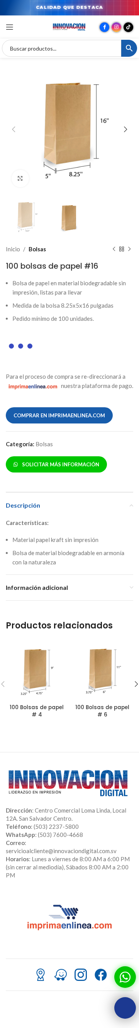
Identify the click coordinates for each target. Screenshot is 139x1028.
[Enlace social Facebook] (104, 27)
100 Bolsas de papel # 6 (102, 711)
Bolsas (37, 249)
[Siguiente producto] (129, 249)
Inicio (13, 249)
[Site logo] (69, 26)
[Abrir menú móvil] (9, 27)
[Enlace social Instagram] (116, 27)
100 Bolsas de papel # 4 (37, 711)
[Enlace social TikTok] (128, 27)
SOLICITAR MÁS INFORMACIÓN (59, 464)
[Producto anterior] (114, 249)
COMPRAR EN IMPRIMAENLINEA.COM (59, 415)
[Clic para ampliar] (20, 178)
